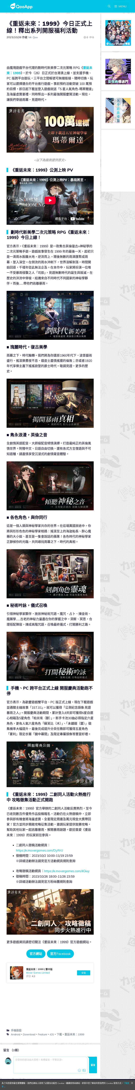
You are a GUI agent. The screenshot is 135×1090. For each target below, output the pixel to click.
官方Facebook (60, 954)
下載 (59, 1034)
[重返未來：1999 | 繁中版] (50, 973)
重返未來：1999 (74, 1034)
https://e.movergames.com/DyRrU (39, 850)
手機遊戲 (16, 1030)
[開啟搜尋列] (109, 6)
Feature (42, 1034)
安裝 (83, 972)
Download (29, 1034)
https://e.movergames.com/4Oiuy (67, 871)
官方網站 (36, 954)
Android (15, 1034)
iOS (52, 1034)
